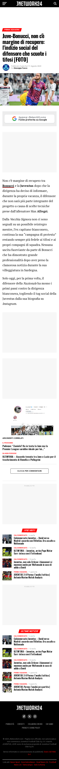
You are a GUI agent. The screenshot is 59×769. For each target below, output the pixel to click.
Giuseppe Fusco (20, 68)
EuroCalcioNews (28, 762)
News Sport (15, 762)
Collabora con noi (35, 724)
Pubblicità (10, 724)
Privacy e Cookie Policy (31, 727)
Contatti (20, 724)
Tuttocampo (28, 765)
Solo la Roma (39, 765)
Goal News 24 (42, 762)
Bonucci (8, 186)
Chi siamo (49, 724)
